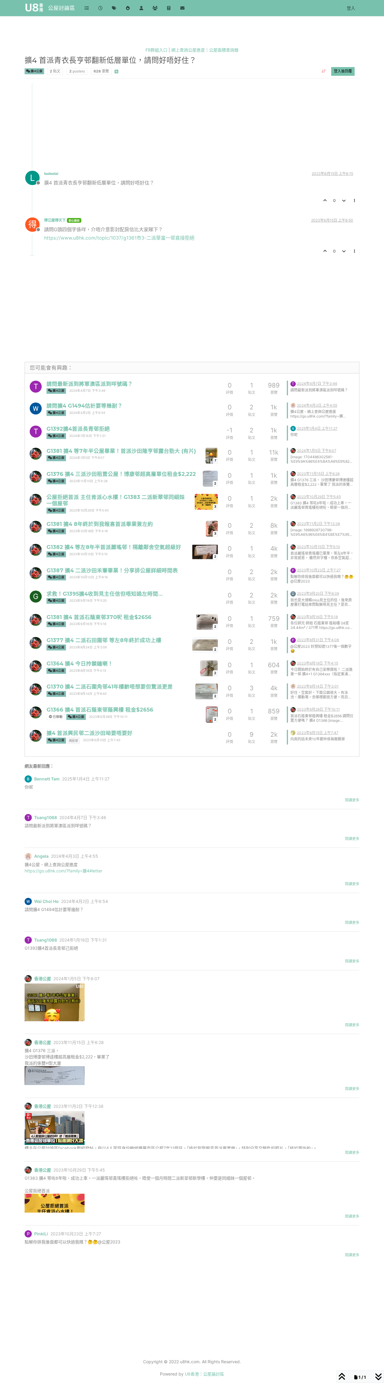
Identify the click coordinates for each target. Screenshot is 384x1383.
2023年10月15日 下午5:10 (88, 554)
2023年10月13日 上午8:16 (88, 577)
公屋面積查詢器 (223, 49)
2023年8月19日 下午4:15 (87, 671)
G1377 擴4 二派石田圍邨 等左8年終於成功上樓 (103, 640)
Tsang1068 (45, 817)
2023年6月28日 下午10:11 (108, 717)
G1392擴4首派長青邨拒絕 (78, 429)
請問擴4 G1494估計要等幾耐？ (84, 406)
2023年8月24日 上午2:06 (88, 647)
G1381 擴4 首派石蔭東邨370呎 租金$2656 (99, 617)
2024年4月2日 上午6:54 (87, 413)
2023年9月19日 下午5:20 (88, 601)
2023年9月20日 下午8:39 (318, 593)
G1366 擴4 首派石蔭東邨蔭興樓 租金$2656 (99, 709)
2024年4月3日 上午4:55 (317, 405)
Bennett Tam (47, 779)
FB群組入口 (156, 49)
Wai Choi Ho (46, 901)
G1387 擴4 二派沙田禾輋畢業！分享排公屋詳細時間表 (112, 570)
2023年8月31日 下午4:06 (318, 640)
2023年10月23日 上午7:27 (319, 570)
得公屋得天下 (55, 220)
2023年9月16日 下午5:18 (87, 624)
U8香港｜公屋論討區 (204, 1373)
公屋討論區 (61, 8)
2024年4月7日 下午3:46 (87, 391)
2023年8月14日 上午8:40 (88, 694)
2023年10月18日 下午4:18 (88, 531)
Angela (41, 856)
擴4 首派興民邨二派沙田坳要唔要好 (89, 733)
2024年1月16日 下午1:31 (87, 436)
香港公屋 (42, 979)
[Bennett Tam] (293, 428)
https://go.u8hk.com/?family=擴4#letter (63, 870)
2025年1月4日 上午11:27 (317, 428)
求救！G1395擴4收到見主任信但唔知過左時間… (104, 594)
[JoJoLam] (293, 732)
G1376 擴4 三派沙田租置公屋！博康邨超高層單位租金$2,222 (121, 474)
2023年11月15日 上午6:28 (88, 481)
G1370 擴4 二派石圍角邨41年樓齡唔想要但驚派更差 (109, 686)
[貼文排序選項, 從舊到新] (324, 71)
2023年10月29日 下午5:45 (89, 510)
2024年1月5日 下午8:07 (86, 458)
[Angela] (293, 405)
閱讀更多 (352, 800)
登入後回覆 (343, 71)
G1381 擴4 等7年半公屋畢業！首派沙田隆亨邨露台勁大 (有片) (121, 451)
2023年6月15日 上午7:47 (317, 732)
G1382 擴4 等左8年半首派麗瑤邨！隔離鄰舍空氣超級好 (113, 547)
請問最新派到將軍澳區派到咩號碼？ (89, 384)
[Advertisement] (192, 125)
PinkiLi (41, 1234)
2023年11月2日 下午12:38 (318, 523)
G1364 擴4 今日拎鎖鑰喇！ (79, 663)
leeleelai (51, 173)
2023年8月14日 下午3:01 (318, 686)
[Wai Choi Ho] (36, 408)
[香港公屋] (36, 454)
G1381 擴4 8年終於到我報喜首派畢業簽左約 (99, 524)
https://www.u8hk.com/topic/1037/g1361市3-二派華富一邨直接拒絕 (119, 238)
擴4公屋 (36, 71)
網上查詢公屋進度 (188, 49)
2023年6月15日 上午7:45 (101, 740)
